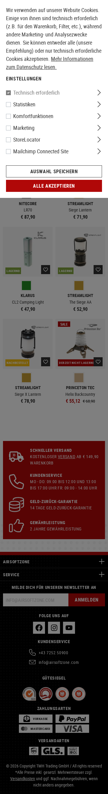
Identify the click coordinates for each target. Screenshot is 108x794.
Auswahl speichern (54, 171)
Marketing (23, 127)
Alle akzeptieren (54, 186)
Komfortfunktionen (33, 116)
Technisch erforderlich (36, 92)
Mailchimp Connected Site (40, 151)
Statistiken (24, 104)
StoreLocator (26, 139)
